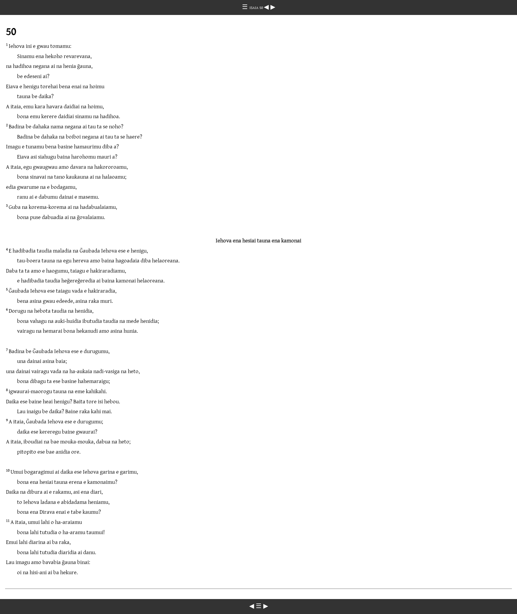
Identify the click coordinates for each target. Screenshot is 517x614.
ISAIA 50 (257, 7)
